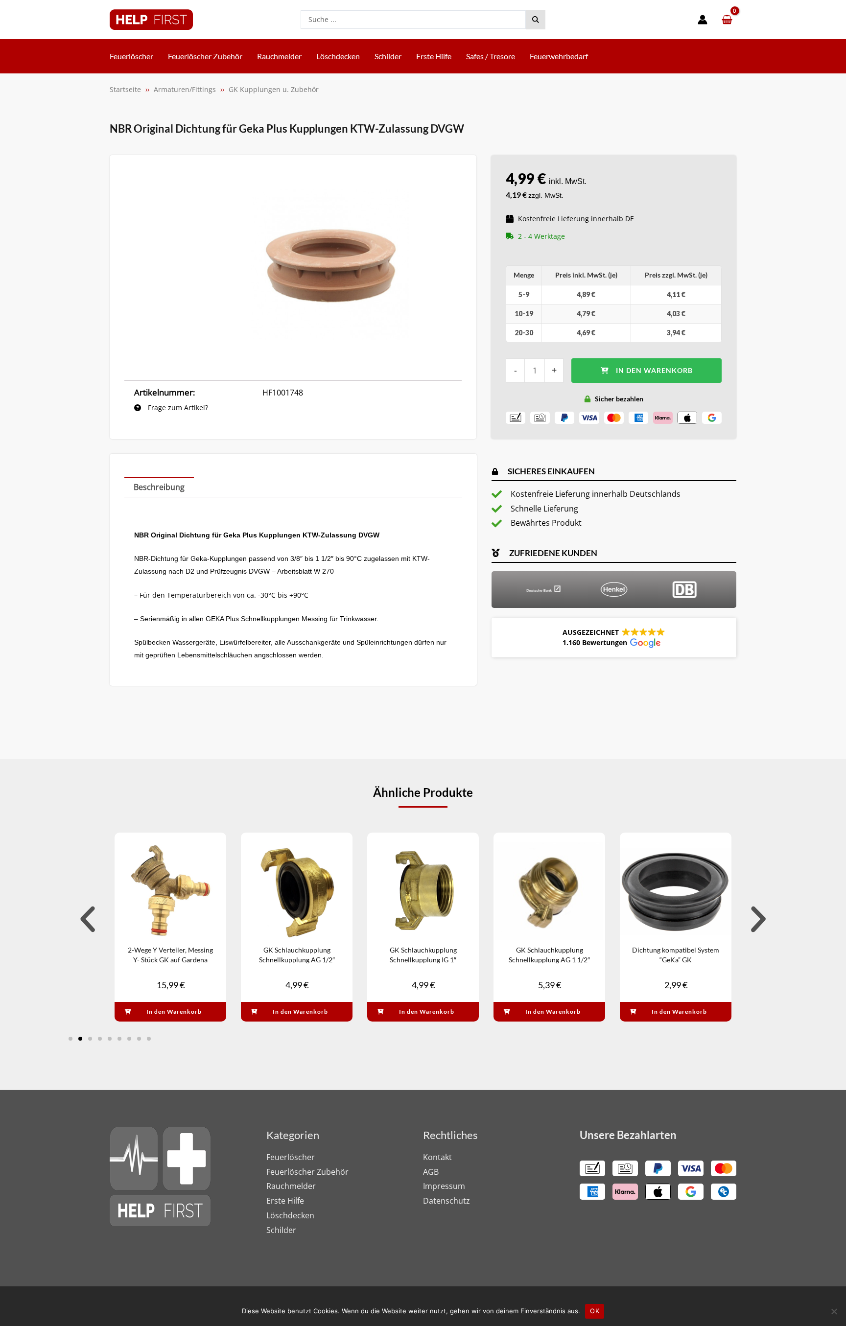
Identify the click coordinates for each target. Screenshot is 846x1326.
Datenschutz (446, 1200)
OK (594, 1311)
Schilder (281, 1230)
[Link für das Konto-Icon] (702, 19)
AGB (431, 1171)
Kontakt (437, 1157)
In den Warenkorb (654, 370)
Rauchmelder (291, 1186)
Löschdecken (290, 1215)
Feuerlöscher (290, 1157)
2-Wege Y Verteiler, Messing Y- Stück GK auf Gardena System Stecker (170, 959)
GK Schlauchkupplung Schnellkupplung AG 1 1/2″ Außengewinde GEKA (549, 959)
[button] (614, 637)
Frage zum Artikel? (177, 407)
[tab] (159, 487)
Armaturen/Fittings (185, 89)
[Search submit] (535, 19)
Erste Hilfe (285, 1200)
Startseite (125, 89)
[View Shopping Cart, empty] (726, 19)
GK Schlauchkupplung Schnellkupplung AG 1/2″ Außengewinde (297, 959)
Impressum (444, 1186)
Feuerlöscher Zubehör (307, 1171)
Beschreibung (159, 487)
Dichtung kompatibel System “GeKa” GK (675, 955)
